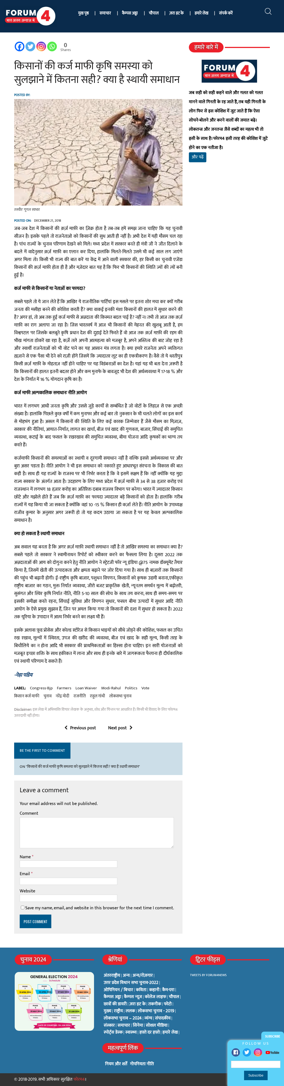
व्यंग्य (148, 1018)
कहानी (154, 990)
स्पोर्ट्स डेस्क (113, 1032)
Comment (29, 813)
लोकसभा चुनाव (120, 696)
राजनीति (79, 696)
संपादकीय (163, 1018)
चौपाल (154, 13)
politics (131, 688)
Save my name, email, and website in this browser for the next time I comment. (99, 908)
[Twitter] (247, 1052)
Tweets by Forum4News (208, 975)
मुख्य (107, 1011)
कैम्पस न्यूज (133, 997)
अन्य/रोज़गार (143, 975)
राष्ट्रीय (118, 1011)
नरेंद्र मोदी (62, 696)
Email (25, 874)
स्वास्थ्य (131, 1032)
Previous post (83, 728)
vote (145, 688)
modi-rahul (111, 688)
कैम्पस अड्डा (130, 13)
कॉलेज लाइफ (155, 997)
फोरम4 (79, 1079)
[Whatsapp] (52, 46)
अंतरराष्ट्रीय (112, 975)
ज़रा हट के (176, 13)
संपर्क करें (226, 13)
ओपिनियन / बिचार (118, 990)
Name (26, 857)
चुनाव (48, 696)
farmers (64, 688)
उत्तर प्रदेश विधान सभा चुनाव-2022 (131, 982)
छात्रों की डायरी (115, 1004)
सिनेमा (138, 1025)
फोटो (168, 1004)
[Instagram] (258, 1052)
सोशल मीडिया (157, 1025)
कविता (141, 990)
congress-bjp (41, 688)
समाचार (105, 13)
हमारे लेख (201, 13)
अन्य (126, 975)
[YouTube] (272, 1052)
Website (27, 891)
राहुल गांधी (97, 696)
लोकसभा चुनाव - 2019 (156, 1011)
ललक (130, 1011)
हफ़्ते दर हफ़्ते (150, 1032)
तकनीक (154, 1004)
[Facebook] (236, 1052)
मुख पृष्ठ (83, 13)
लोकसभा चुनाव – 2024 (123, 1018)
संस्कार (109, 1025)
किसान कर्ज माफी (26, 696)
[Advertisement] (229, 227)
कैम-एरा (168, 990)
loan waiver (86, 688)
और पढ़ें (198, 157)
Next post (117, 728)
